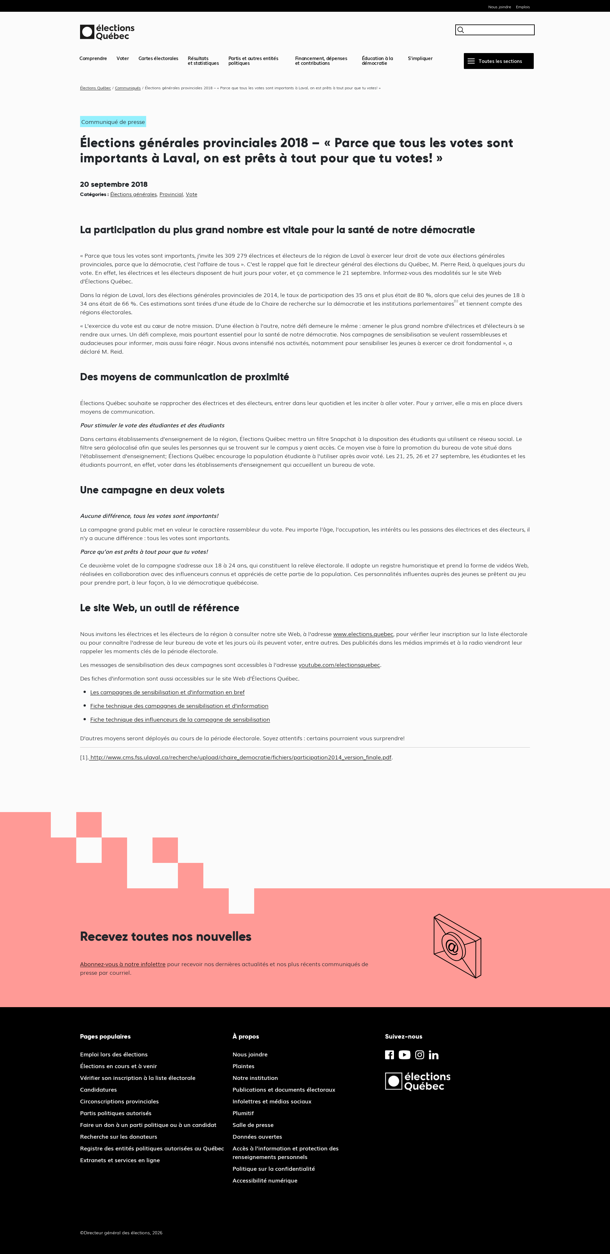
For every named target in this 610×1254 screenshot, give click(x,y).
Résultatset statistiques (203, 60)
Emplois (523, 7)
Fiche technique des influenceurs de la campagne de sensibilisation (180, 719)
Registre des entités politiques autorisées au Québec (152, 1148)
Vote (191, 194)
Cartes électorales (159, 57)
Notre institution (255, 1077)
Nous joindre (499, 7)
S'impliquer (420, 57)
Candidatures (98, 1089)
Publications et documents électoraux (284, 1089)
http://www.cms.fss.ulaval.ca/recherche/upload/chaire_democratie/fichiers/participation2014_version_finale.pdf (240, 757)
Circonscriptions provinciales (119, 1101)
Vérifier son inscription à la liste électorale (137, 1077)
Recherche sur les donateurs (118, 1136)
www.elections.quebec (363, 633)
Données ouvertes (257, 1136)
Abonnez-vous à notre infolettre (123, 963)
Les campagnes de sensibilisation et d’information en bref (167, 692)
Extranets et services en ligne (120, 1160)
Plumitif (243, 1112)
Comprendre (93, 57)
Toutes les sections (500, 60)
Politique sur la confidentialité (274, 1168)
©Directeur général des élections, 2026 (121, 1232)
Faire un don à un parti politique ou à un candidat (148, 1124)
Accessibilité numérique (265, 1180)
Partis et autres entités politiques (253, 60)
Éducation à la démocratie (377, 60)
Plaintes (243, 1065)
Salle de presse (253, 1124)
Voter (123, 57)
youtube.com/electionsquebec (339, 664)
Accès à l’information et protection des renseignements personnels (286, 1152)
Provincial (171, 194)
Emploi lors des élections (114, 1054)
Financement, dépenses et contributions (321, 60)
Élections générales (133, 194)
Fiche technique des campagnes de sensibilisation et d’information (179, 705)
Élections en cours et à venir (118, 1065)
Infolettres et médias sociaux (272, 1101)
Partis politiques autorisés (116, 1112)
